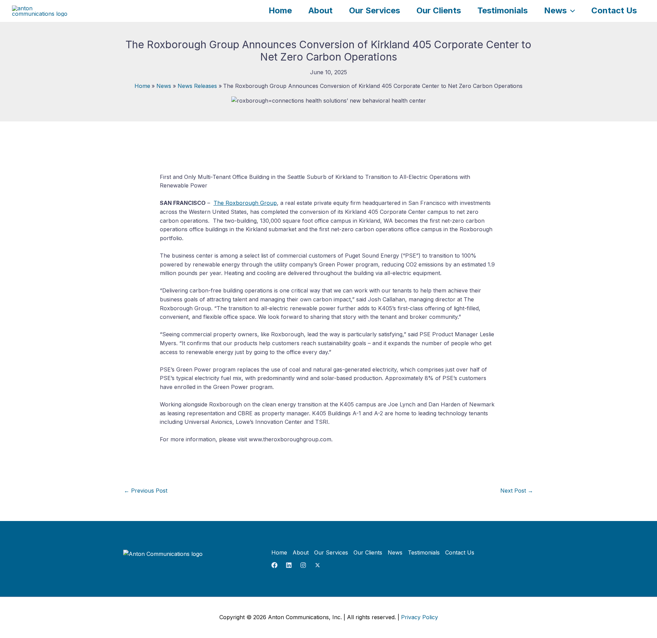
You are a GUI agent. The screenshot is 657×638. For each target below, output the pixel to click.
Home (280, 10)
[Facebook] (274, 565)
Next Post (516, 490)
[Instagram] (303, 565)
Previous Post (145, 490)
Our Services (374, 10)
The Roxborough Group (245, 202)
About (320, 10)
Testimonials (502, 10)
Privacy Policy (419, 617)
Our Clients (438, 10)
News (555, 10)
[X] (317, 565)
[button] (571, 10)
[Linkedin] (289, 565)
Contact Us (614, 10)
